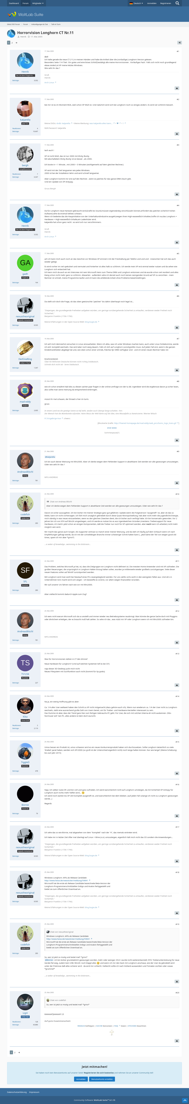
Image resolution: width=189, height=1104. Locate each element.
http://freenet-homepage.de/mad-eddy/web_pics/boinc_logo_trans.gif (145, 423)
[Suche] (177, 3)
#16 (177, 784)
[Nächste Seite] (16, 43)
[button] (136, 3)
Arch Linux (49, 82)
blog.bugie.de (91, 321)
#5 (178, 253)
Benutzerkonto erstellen (102, 1079)
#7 (178, 338)
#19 (177, 924)
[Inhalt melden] (177, 88)
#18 (177, 872)
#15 (177, 741)
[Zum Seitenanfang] (185, 1100)
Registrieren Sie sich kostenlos (99, 1072)
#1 (178, 51)
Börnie (50, 960)
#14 (177, 696)
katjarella (51, 457)
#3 (178, 145)
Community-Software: (94, 1100)
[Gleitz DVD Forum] (94, 14)
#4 (178, 205)
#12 (177, 611)
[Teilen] (179, 42)
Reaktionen (16, 128)
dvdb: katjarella (63, 123)
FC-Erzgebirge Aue (52, 418)
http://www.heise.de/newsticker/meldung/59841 (66, 880)
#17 (177, 827)
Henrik (23, 36)
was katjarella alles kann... (100, 123)
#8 (178, 381)
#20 (177, 992)
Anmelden (151, 3)
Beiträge (15, 80)
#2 (178, 99)
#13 (177, 653)
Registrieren (165, 3)
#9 (178, 451)
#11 (177, 561)
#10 (177, 494)
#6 (178, 296)
